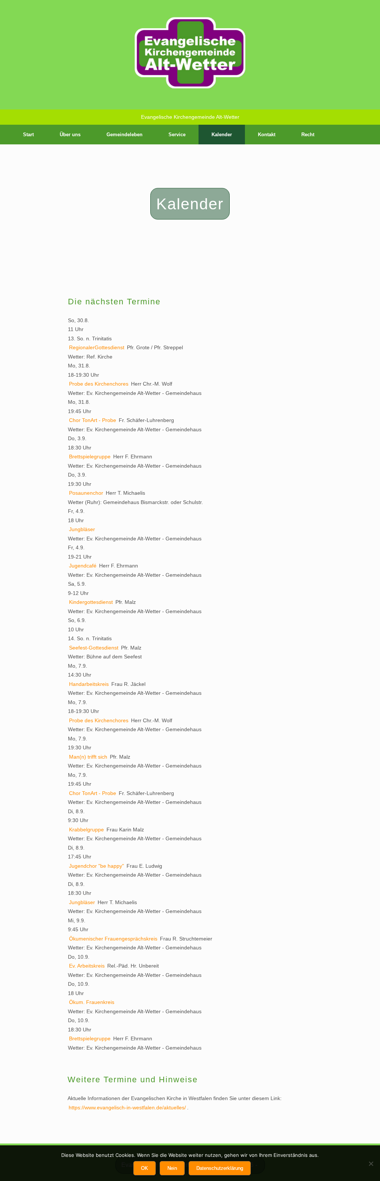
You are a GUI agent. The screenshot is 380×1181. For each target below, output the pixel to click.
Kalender (222, 134)
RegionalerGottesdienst (96, 347)
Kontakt (266, 134)
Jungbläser (82, 529)
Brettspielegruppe (90, 456)
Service (177, 134)
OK (144, 1168)
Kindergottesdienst (91, 602)
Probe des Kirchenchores (98, 384)
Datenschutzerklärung (219, 1168)
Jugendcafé (82, 566)
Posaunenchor (86, 493)
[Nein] (370, 1163)
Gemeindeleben (124, 134)
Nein (172, 1168)
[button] (369, 134)
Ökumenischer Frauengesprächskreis (113, 939)
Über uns (70, 134)
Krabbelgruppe (86, 829)
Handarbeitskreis (89, 684)
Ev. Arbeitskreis (87, 966)
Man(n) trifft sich (88, 757)
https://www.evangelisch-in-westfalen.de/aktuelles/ (127, 1107)
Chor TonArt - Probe (92, 420)
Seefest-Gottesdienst (93, 648)
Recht (307, 134)
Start (28, 134)
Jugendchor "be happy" (96, 866)
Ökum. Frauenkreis (91, 1002)
